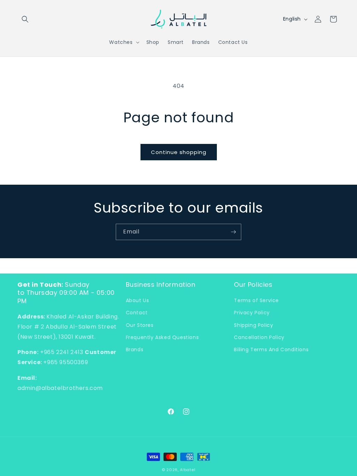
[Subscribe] (233, 232)
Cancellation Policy (259, 337)
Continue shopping (178, 152)
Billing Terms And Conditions (271, 349)
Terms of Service (256, 300)
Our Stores (140, 325)
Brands (135, 349)
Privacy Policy (251, 312)
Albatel (187, 470)
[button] (25, 19)
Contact (137, 312)
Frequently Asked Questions (162, 337)
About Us (137, 300)
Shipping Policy (253, 325)
